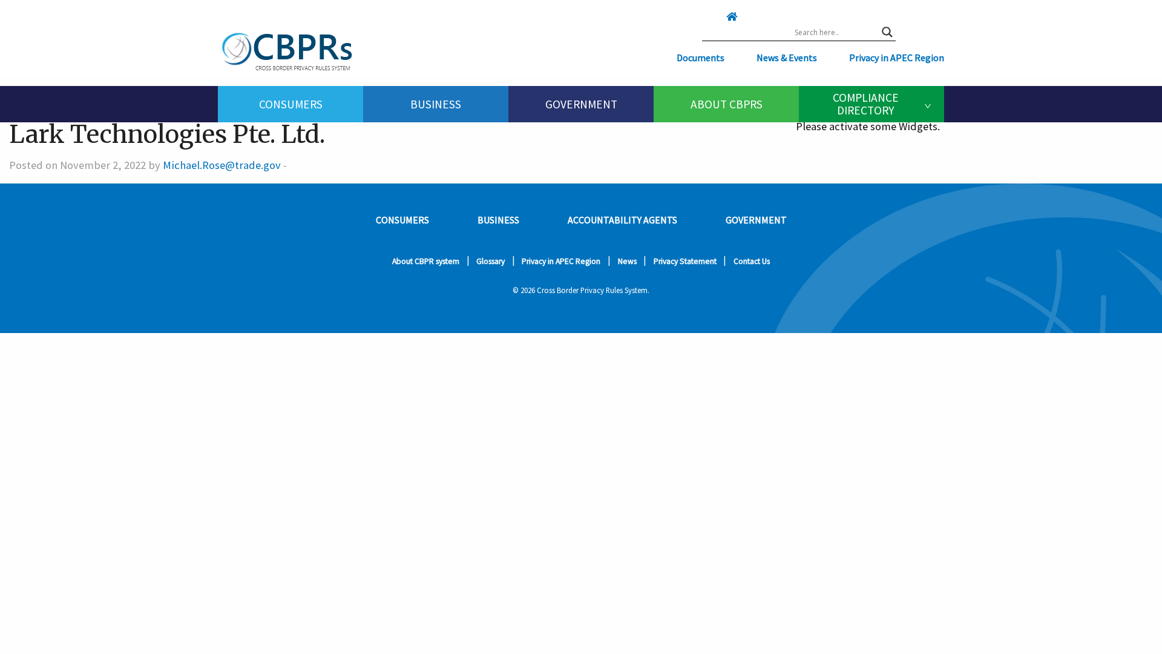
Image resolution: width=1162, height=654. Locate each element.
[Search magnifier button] (887, 32)
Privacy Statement (685, 261)
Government (581, 104)
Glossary (490, 261)
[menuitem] (290, 104)
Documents (700, 57)
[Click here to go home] (707, 16)
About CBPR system (425, 261)
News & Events (787, 57)
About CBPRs (727, 104)
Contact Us (752, 261)
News (627, 261)
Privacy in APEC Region (896, 57)
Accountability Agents (622, 220)
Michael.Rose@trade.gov (222, 165)
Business (435, 104)
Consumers (291, 104)
